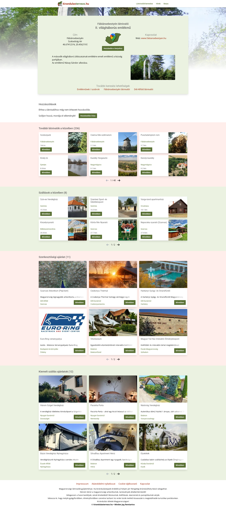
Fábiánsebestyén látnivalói (117, 89)
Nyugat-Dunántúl (47, 415)
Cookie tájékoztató (127, 483)
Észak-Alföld (45, 464)
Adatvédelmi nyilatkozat (103, 483)
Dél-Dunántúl (96, 301)
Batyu (166, 4)
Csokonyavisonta (98, 304)
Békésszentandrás (47, 229)
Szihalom (144, 352)
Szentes (43, 206)
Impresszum (82, 483)
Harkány (144, 304)
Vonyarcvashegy (147, 419)
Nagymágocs (96, 165)
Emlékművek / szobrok (88, 89)
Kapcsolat (145, 483)
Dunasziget (44, 419)
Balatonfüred (96, 352)
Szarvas (94, 229)
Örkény (43, 352)
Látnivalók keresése (144, 4)
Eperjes (43, 165)
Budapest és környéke (49, 349)
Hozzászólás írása (87, 116)
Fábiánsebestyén (47, 142)
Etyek (143, 467)
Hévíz (93, 467)
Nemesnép (95, 419)
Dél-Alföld (44, 301)
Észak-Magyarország (149, 349)
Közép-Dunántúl (147, 464)
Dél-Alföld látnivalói (143, 89)
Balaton (94, 349)
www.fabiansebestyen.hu (153, 38)
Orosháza (145, 206)
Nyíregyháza (45, 467)
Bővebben (46, 149)
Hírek (158, 4)
